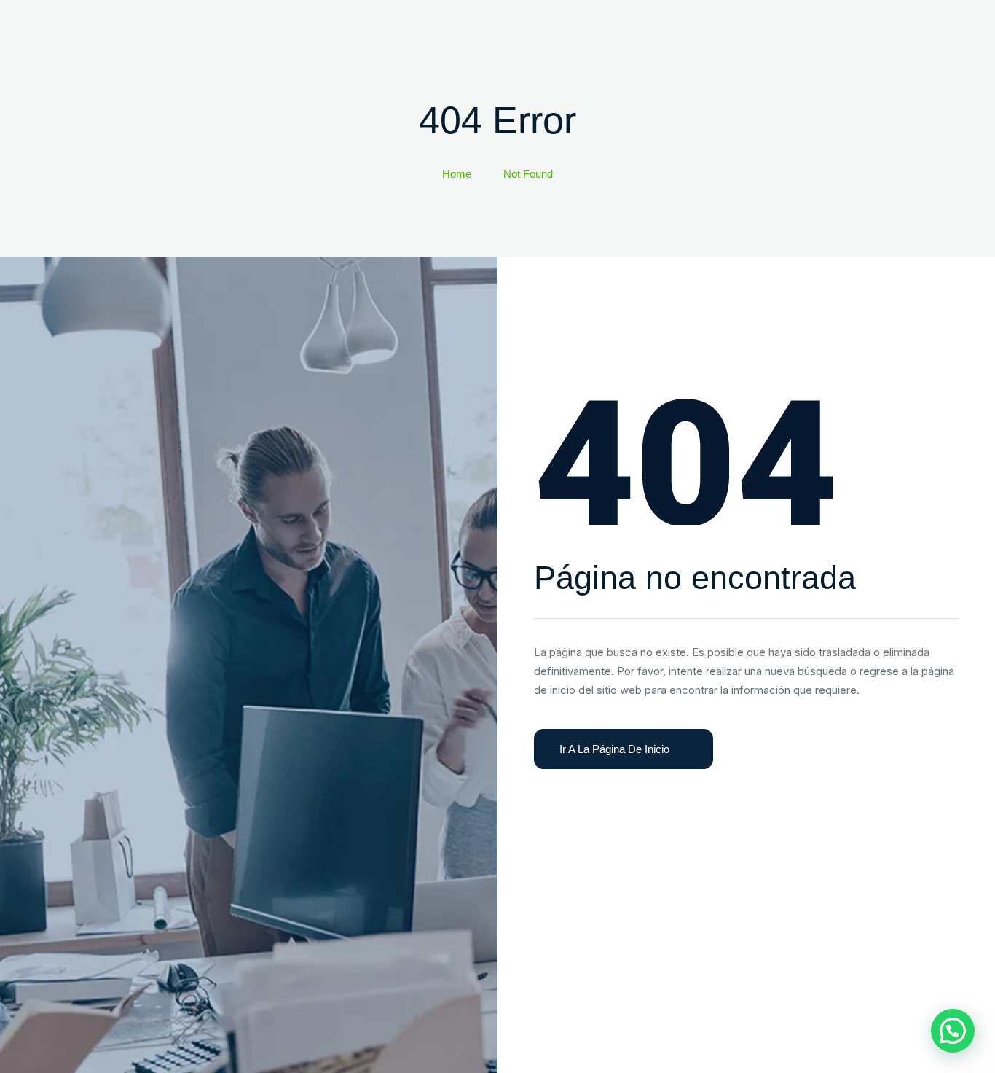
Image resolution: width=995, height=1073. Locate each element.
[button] (953, 1031)
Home (456, 174)
